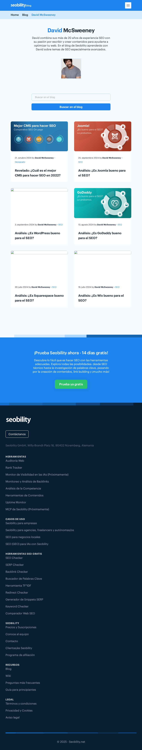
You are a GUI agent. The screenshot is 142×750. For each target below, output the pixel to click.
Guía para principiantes (21, 689)
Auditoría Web (15, 460)
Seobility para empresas (21, 523)
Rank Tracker (14, 467)
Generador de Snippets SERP (24, 599)
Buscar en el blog (71, 107)
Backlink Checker (17, 571)
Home (15, 14)
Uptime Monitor (16, 502)
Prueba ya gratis (71, 384)
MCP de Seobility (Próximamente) (27, 509)
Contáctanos (17, 434)
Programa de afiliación (20, 655)
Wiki (8, 675)
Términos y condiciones (21, 703)
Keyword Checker (17, 606)
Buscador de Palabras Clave (24, 578)
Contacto (12, 641)
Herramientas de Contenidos (24, 495)
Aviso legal (13, 717)
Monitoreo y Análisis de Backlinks (27, 481)
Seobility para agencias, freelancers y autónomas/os (40, 530)
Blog (25, 14)
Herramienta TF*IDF (18, 585)
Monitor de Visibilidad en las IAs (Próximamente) (37, 474)
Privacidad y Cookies (19, 710)
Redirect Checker (17, 592)
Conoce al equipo (17, 634)
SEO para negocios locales (23, 537)
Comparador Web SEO (20, 613)
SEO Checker (14, 558)
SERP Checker (15, 564)
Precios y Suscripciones (21, 627)
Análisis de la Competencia (23, 488)
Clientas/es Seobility (19, 648)
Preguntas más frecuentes (23, 682)
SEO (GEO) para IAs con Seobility (27, 544)
